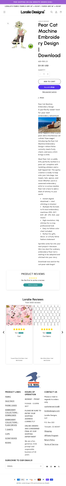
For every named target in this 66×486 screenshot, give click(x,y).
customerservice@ (52, 406)
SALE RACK (9, 401)
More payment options (49, 92)
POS (32, 483)
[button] (4, 12)
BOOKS (8, 443)
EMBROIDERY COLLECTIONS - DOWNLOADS (11, 412)
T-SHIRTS (9, 429)
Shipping (48, 431)
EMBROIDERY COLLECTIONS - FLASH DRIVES (11, 422)
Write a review (33, 285)
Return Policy (49, 440)
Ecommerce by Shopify (42, 483)
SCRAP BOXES (11, 438)
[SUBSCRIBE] (40, 466)
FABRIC (8, 397)
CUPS (7, 434)
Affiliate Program (51, 436)
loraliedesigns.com (52, 411)
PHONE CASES (11, 405)
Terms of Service (51, 444)
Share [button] (42, 98)
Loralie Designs (26, 483)
